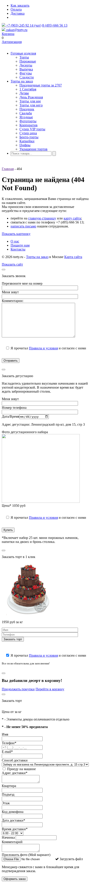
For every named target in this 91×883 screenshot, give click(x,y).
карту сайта (72, 218)
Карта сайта (73, 257)
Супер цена (28, 133)
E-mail (7, 752)
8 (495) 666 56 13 (54, 25)
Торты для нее (30, 101)
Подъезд (8, 794)
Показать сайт (12, 264)
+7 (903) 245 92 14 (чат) (23, 25)
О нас (15, 241)
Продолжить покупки (18, 689)
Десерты (25, 65)
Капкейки (26, 141)
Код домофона (12, 812)
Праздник (26, 109)
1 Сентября (27, 89)
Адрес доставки (14, 773)
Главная (8, 169)
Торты (24, 57)
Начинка (8, 837)
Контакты (18, 249)
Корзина (8, 34)
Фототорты (27, 121)
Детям (24, 93)
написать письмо (23, 226)
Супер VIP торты (32, 129)
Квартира (9, 786)
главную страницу (42, 218)
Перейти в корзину (50, 689)
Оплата (16, 9)
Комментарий (12, 842)
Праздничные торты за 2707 (40, 85)
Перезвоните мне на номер (22, 283)
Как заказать (20, 5)
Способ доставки (15, 760)
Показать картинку (16, 234)
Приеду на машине (21, 769)
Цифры (24, 145)
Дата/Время (10, 416)
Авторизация (12, 42)
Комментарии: (12, 301)
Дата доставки (13, 820)
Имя (5, 734)
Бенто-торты (28, 137)
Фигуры (25, 73)
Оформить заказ (15, 879)
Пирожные (27, 61)
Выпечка (26, 69)
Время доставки (15, 829)
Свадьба (25, 113)
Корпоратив (28, 125)
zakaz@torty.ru (16, 30)
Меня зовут (10, 292)
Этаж (6, 803)
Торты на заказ (22, 81)
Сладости (26, 77)
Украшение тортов (33, 149)
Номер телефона (14, 407)
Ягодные (26, 117)
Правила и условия (43, 348)
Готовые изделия (23, 53)
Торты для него (31, 105)
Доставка (18, 13)
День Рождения (31, 97)
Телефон (9, 743)
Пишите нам (20, 245)
